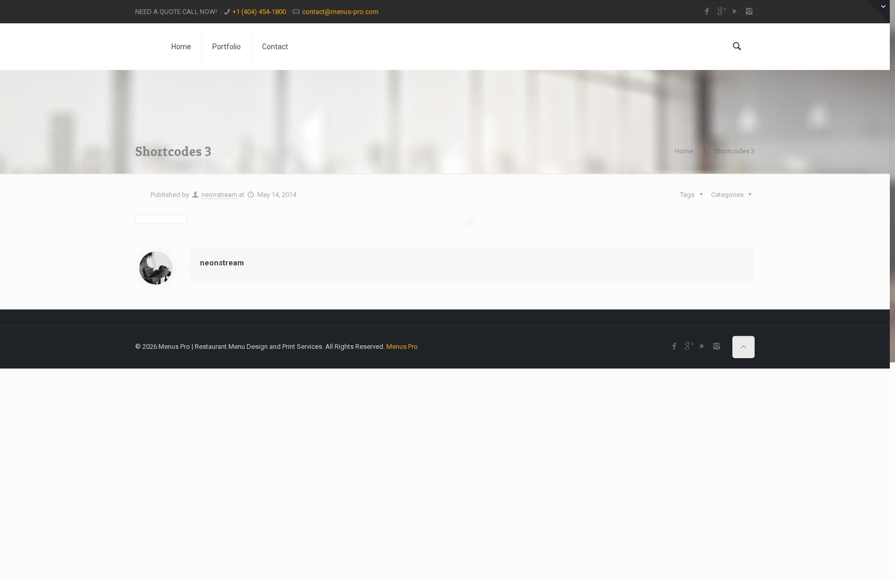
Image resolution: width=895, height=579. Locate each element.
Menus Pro (402, 346)
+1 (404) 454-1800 (259, 12)
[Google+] (721, 11)
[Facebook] (707, 11)
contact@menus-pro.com (340, 12)
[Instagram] (749, 11)
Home (684, 151)
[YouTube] (735, 11)
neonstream (219, 195)
